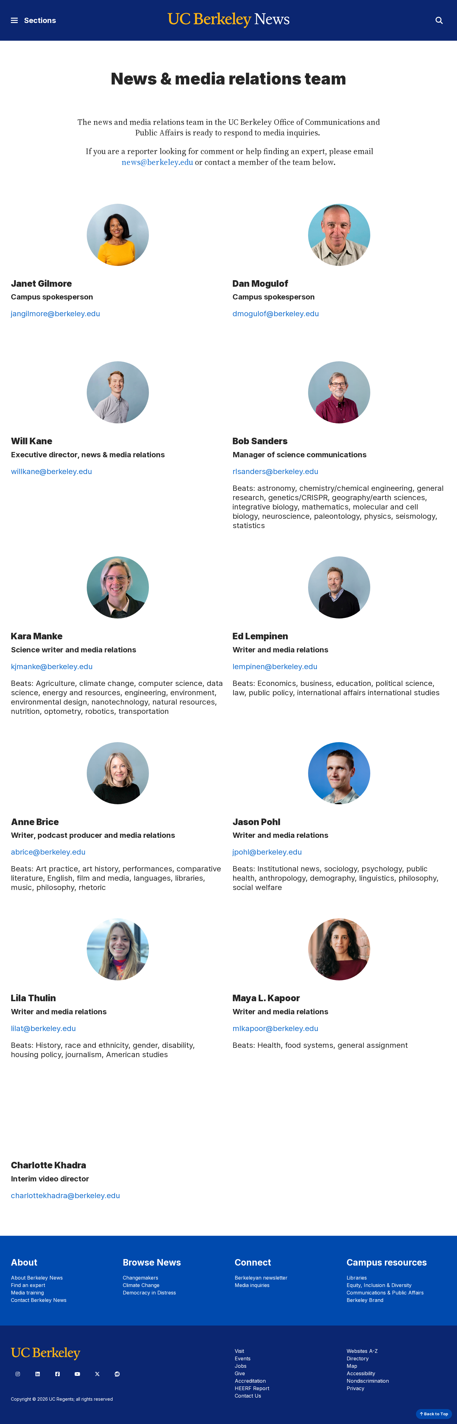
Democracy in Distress (149, 1292)
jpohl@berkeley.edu (267, 851)
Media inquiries (252, 1285)
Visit (239, 1351)
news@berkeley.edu (157, 162)
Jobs (241, 1366)
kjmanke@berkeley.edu (52, 666)
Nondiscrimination (368, 1381)
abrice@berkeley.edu (48, 851)
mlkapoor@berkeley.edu (275, 1028)
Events (243, 1358)
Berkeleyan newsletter (261, 1278)
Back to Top (435, 1414)
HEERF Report (252, 1388)
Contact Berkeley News (39, 1300)
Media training (27, 1292)
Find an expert (28, 1285)
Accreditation (250, 1381)
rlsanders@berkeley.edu (275, 471)
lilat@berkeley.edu (43, 1028)
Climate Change (141, 1285)
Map (352, 1366)
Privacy (355, 1388)
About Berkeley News (37, 1278)
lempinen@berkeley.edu (275, 666)
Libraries (357, 1278)
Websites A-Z (362, 1351)
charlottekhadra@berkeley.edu (65, 1195)
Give (240, 1373)
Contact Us (248, 1396)
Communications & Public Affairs (385, 1292)
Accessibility (361, 1373)
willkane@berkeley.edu (51, 471)
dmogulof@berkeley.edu (276, 313)
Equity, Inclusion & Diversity (379, 1285)
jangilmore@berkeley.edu (55, 313)
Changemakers (140, 1278)
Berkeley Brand (365, 1300)
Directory (358, 1358)
